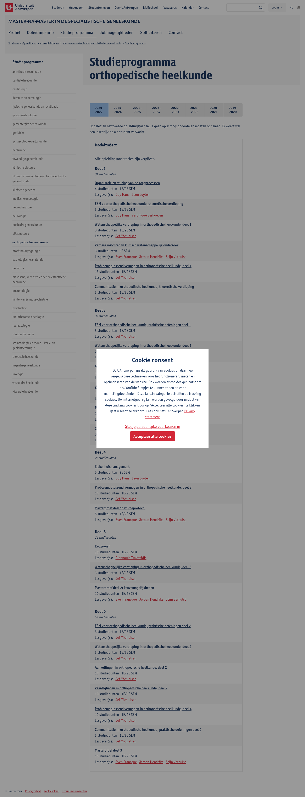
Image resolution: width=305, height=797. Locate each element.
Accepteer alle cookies (152, 436)
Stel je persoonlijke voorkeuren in (152, 426)
